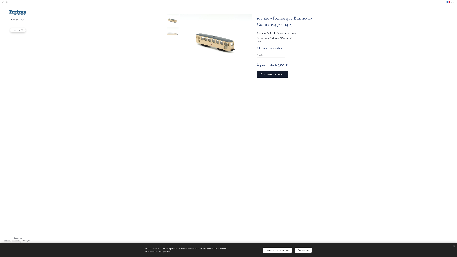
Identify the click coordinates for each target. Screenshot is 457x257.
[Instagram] (6, 2)
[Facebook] (3, 2)
